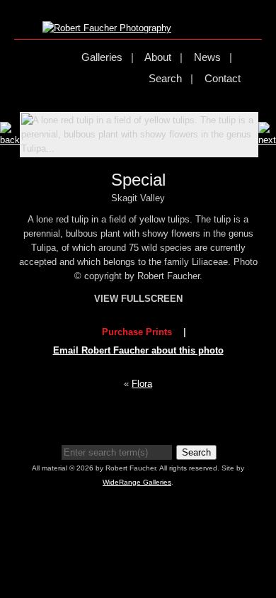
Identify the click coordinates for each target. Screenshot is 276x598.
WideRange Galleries (137, 482)
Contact (223, 78)
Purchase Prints (137, 332)
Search (165, 78)
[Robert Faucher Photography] (106, 28)
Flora (142, 383)
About (157, 57)
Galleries (101, 57)
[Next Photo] (267, 140)
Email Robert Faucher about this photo (138, 350)
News (207, 57)
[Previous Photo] (10, 140)
